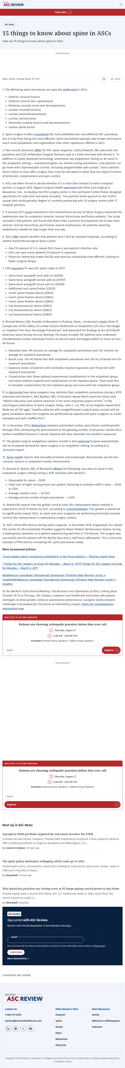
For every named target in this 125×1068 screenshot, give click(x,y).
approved (17, 268)
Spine (58, 1020)
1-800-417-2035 (13, 1014)
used (57, 529)
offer (15, 236)
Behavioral (61, 1039)
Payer (58, 1033)
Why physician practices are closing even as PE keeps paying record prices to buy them (60, 888)
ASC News (9, 24)
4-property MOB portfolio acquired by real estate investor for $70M (47, 834)
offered (57, 468)
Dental (59, 1026)
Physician (60, 1045)
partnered (70, 187)
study (28, 212)
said (26, 409)
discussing (15, 392)
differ (38, 150)
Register (109, 650)
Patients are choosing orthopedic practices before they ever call (62, 624)
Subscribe (60, 12)
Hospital (60, 1014)
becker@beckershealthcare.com (23, 1020)
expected (84, 441)
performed (70, 89)
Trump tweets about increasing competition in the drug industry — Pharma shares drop (58, 556)
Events (95, 1014)
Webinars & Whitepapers (106, 1020)
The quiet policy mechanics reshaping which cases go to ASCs (43, 861)
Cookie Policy (83, 1058)
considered (41, 134)
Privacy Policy (99, 946)
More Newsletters (17, 958)
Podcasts (97, 1026)
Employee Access (63, 1061)
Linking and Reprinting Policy (105, 1058)
